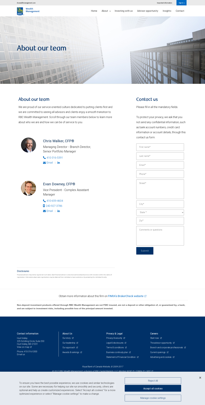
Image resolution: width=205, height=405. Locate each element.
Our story (66, 338)
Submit (145, 251)
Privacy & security (114, 338)
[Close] (200, 377)
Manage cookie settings (153, 397)
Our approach (68, 347)
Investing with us (124, 10)
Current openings (158, 352)
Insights (167, 10)
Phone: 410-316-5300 (27, 351)
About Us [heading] (67, 333)
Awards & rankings (71, 352)
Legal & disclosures (115, 342)
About (105, 10)
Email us (21, 354)
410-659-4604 (55, 200)
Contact (180, 10)
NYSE (129, 371)
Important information (164, 3)
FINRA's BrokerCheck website (125, 296)
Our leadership (69, 342)
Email (50, 162)
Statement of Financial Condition (121, 357)
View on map (23, 347)
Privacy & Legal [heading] (114, 333)
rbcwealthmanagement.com (26, 3)
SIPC (148, 371)
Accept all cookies (153, 388)
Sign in (181, 3)
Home (94, 10)
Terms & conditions (115, 347)
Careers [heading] (154, 333)
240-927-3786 (54, 206)
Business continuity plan (117, 352)
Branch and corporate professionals (166, 347)
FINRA (139, 371)
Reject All (153, 380)
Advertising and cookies (161, 357)
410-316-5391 (55, 157)
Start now (154, 338)
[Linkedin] (58, 162)
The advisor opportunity (161, 342)
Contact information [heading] (27, 333)
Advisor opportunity (147, 10)
